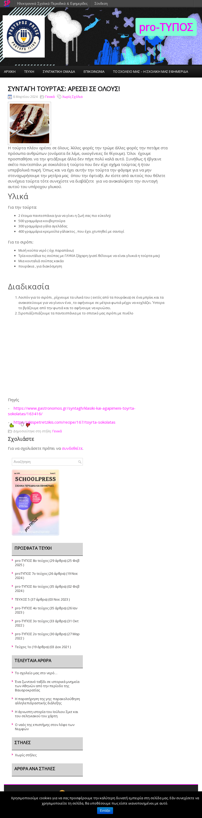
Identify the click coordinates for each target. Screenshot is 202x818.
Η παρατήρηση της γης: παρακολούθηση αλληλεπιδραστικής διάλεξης (47, 700)
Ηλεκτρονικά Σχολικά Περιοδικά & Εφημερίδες (52, 4)
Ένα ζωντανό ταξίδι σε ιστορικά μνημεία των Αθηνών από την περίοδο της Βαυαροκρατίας (47, 685)
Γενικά (50, 96)
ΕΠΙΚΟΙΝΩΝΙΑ (94, 71)
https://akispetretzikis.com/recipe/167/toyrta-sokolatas (64, 422)
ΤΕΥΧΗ (29, 71)
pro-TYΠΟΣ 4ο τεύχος (32, 608)
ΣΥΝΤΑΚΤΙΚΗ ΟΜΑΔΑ (59, 71)
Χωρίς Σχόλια (72, 96)
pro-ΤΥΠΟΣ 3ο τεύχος (32, 621)
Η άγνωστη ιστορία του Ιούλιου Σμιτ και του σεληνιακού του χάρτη (46, 713)
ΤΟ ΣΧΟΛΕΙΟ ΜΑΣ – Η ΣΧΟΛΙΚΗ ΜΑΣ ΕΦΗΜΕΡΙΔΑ (150, 71)
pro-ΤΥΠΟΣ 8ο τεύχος (32, 560)
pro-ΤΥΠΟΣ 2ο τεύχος (32, 634)
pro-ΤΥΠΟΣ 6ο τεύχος (32, 586)
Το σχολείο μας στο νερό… (36, 673)
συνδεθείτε (72, 448)
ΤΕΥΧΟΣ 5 (22, 599)
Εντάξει (105, 810)
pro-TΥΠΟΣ (166, 27)
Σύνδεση (101, 4)
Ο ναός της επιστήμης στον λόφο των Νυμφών (44, 726)
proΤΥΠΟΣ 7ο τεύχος (31, 573)
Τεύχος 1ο (23, 646)
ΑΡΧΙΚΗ (10, 71)
